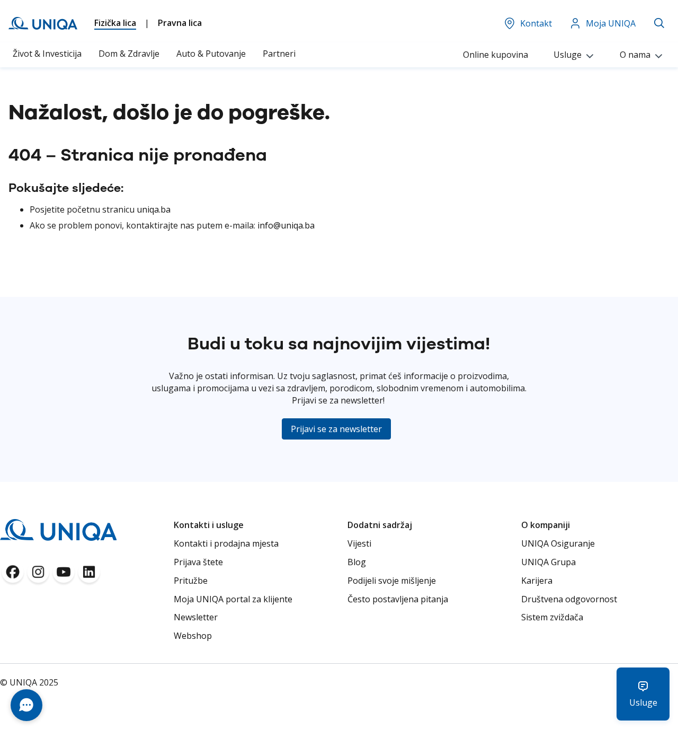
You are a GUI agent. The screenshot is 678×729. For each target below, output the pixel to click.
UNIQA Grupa (548, 562)
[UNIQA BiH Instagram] (38, 575)
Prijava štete (198, 562)
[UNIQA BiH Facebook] (12, 575)
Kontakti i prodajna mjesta (226, 543)
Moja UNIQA (611, 23)
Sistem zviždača (552, 617)
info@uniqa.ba (286, 225)
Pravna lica (180, 23)
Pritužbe (191, 580)
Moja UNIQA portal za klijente (233, 599)
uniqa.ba (154, 209)
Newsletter (196, 617)
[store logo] (42, 23)
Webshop (193, 636)
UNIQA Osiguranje (558, 543)
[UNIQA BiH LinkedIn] (89, 575)
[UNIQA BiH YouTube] (63, 575)
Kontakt (536, 23)
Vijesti (359, 543)
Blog (356, 562)
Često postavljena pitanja (397, 599)
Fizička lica (115, 23)
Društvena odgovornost (569, 599)
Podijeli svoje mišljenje (391, 580)
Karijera (536, 580)
